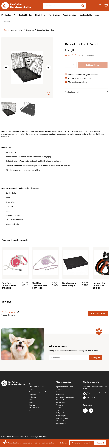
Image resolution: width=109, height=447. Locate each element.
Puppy (31, 389)
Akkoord (100, 442)
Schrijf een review (98, 313)
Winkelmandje (61, 423)
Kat (30, 410)
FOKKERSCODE (34, 407)
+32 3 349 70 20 (92, 397)
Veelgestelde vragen (63, 413)
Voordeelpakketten (62, 418)
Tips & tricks (60, 410)
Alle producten (17, 30)
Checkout (59, 389)
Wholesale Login (61, 421)
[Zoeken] (83, 6)
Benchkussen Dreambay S (69, 284)
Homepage (60, 394)
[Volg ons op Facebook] (91, 410)
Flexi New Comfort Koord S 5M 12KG (39, 285)
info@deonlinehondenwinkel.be (96, 393)
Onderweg (30, 30)
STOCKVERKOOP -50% (36, 386)
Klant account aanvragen (65, 397)
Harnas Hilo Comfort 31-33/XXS (99, 285)
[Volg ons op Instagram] (85, 410)
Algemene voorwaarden (64, 386)
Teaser (58, 407)
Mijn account (60, 402)
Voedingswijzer (61, 415)
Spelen (31, 402)
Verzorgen (32, 405)
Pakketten (32, 397)
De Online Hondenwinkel (16, 5)
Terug (6, 30)
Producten (59, 405)
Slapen (31, 399)
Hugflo (31, 384)
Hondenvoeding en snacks (38, 392)
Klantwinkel (60, 400)
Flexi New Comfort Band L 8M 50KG (10, 285)
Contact (58, 392)
